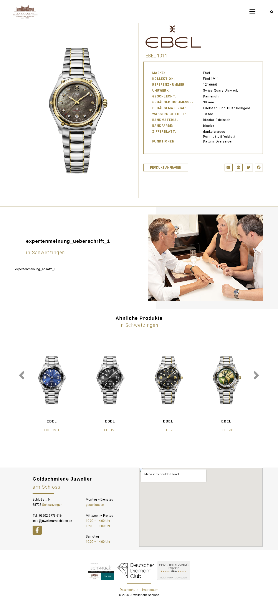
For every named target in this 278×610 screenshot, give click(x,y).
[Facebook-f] (37, 530)
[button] (252, 11)
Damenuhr (211, 96)
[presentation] (22, 375)
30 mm (208, 102)
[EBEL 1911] (51, 380)
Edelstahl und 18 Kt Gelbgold (226, 108)
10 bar (208, 114)
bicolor (208, 125)
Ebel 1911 (211, 78)
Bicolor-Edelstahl (217, 120)
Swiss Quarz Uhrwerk (220, 90)
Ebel (52, 421)
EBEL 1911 (51, 430)
